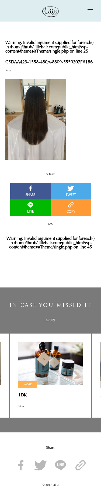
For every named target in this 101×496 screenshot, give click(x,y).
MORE (51, 320)
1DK (22, 395)
